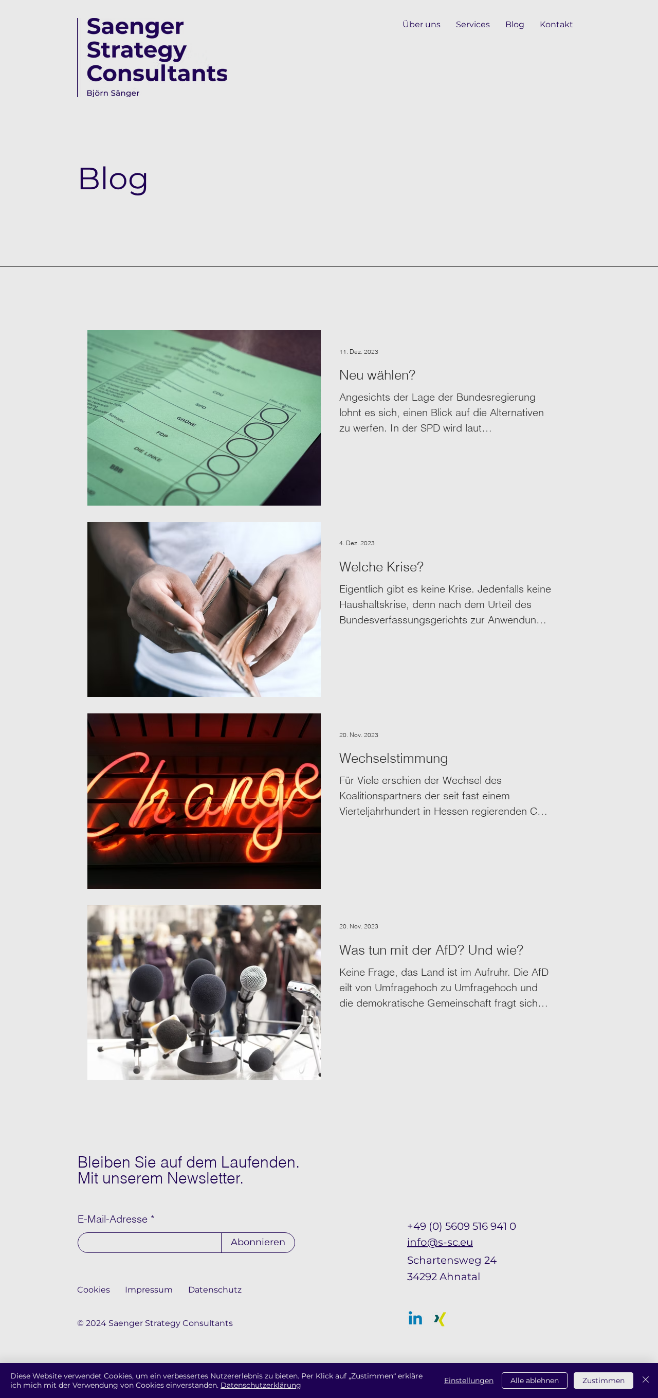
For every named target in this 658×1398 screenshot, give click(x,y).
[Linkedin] (415, 1319)
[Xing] (440, 1319)
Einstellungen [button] (469, 1380)
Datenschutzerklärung (261, 1385)
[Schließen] (645, 1380)
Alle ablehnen (534, 1380)
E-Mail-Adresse (113, 1219)
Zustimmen (603, 1380)
